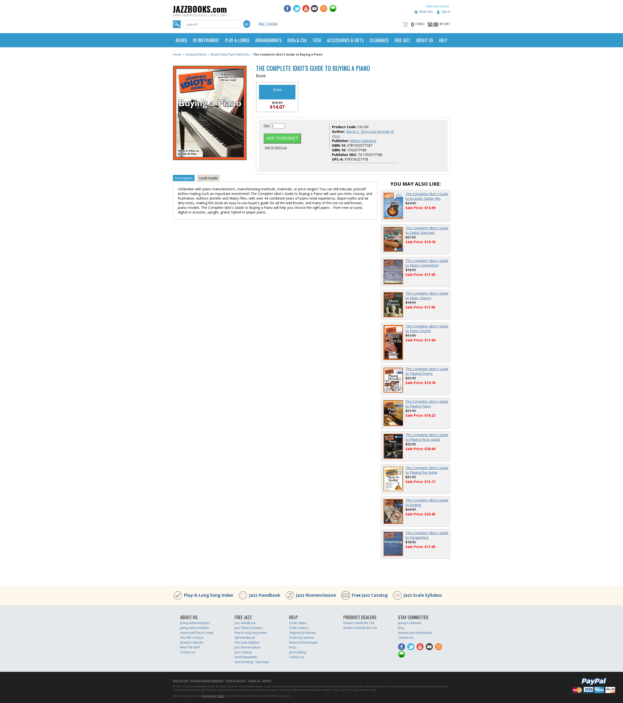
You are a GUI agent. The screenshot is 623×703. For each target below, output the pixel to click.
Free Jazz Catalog (370, 595)
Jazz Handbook (264, 595)
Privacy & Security (236, 680)
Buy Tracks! (268, 23)
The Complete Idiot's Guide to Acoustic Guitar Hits (426, 196)
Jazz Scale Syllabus (422, 595)
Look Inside (208, 178)
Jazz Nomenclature (316, 595)
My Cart (445, 24)
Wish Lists (426, 12)
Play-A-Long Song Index (208, 595)
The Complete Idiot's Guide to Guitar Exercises (426, 230)
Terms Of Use (180, 680)
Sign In (445, 12)
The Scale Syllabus (247, 642)
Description (184, 178)
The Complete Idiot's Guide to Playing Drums (426, 371)
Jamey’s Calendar (192, 642)
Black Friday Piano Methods (230, 54)
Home (177, 54)
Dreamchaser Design (213, 696)
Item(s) (419, 24)
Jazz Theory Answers (249, 628)
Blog (401, 628)
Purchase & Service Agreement (207, 680)
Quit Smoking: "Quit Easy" (252, 662)
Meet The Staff (190, 647)
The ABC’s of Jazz (191, 638)
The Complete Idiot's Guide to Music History (426, 295)
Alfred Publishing (363, 140)
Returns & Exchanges (303, 642)
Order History (298, 628)
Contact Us (187, 652)
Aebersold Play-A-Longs (196, 633)
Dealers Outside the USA (360, 628)
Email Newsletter (246, 657)
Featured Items (196, 54)
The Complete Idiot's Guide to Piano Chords (426, 328)
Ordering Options (301, 638)
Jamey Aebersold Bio (194, 628)
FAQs (292, 647)
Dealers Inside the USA (359, 623)
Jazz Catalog (243, 652)
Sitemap (266, 680)
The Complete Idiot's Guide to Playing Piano (426, 403)
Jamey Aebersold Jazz (195, 623)
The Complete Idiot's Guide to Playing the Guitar (426, 470)
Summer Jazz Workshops (415, 633)
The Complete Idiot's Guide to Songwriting (426, 535)
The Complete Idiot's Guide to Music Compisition (426, 263)
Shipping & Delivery (302, 633)
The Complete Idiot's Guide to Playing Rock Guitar (426, 437)
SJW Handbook (245, 638)
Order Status (298, 623)
